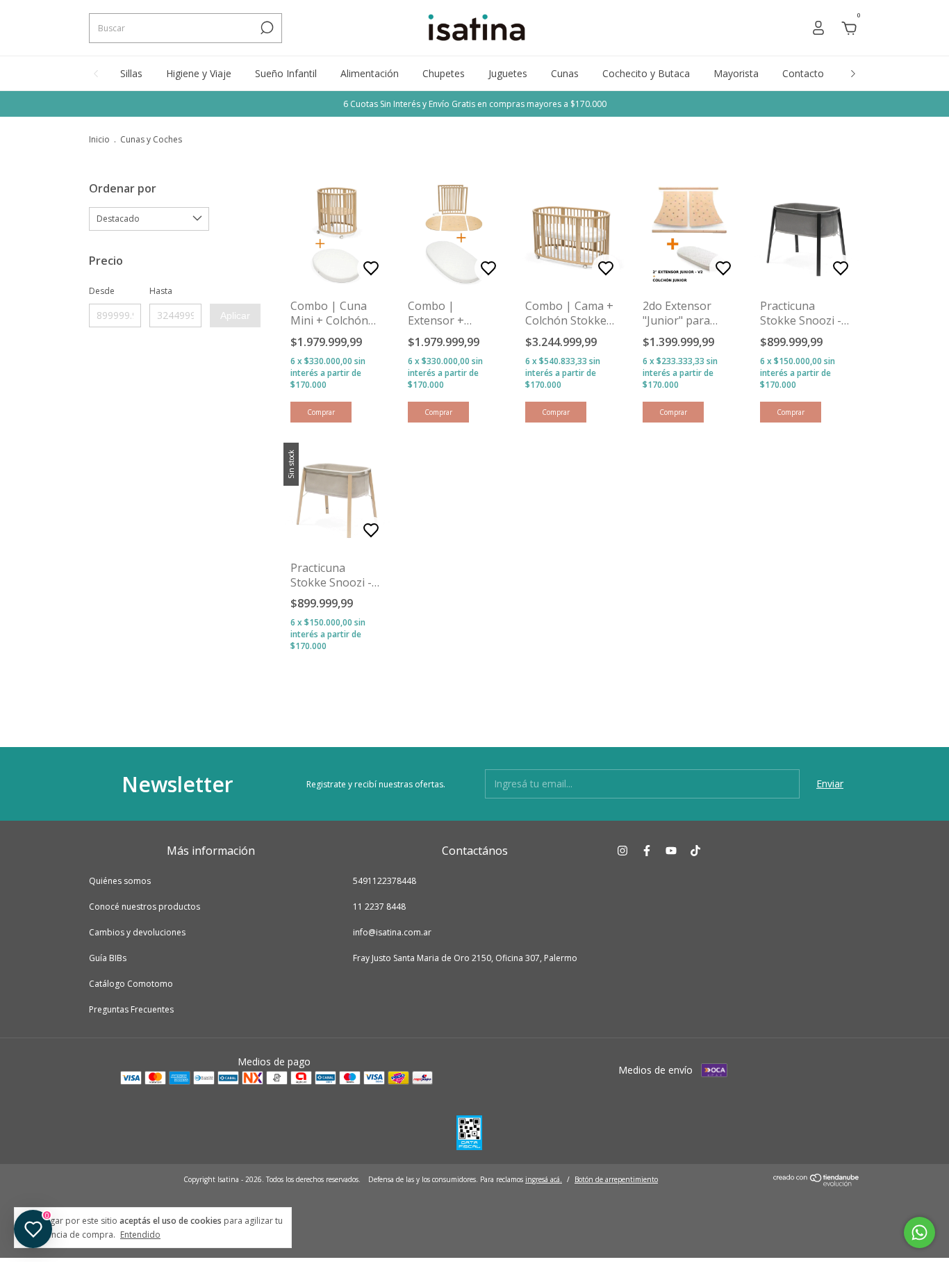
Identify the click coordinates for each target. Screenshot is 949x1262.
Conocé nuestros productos (144, 906)
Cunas (565, 73)
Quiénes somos (120, 881)
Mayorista (736, 73)
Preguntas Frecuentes (131, 1009)
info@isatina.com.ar (392, 932)
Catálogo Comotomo (131, 984)
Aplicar (235, 315)
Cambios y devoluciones (137, 932)
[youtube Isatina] (671, 850)
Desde (102, 291)
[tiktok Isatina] (695, 850)
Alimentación (369, 73)
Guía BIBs (107, 958)
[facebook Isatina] (646, 850)
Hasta (160, 291)
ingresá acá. (543, 1179)
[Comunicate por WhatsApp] (919, 1232)
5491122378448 (384, 881)
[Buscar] (266, 28)
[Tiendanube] (816, 1182)
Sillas (131, 73)
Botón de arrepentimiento (616, 1179)
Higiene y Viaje (198, 73)
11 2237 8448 (379, 906)
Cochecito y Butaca (646, 73)
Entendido (140, 1234)
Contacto (803, 73)
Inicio (99, 139)
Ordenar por (122, 188)
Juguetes (507, 73)
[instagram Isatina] (622, 850)
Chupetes (443, 73)
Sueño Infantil (286, 73)
